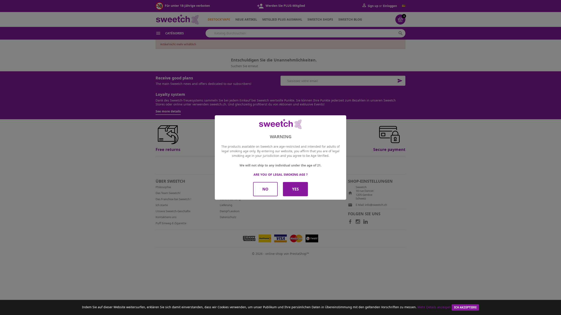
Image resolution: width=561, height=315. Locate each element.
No (265, 189)
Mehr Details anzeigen (434, 307)
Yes (295, 189)
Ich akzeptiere (465, 307)
